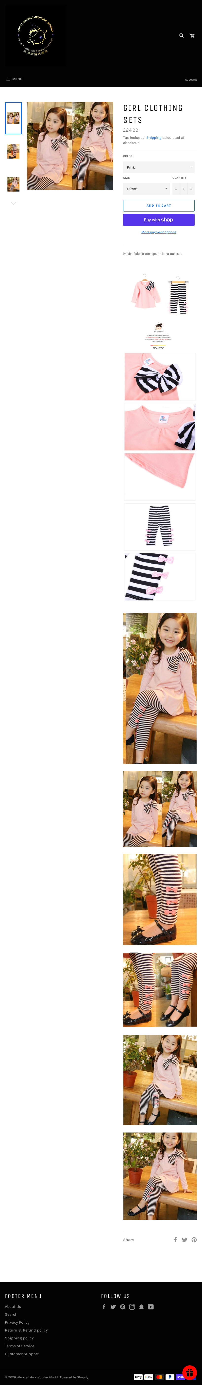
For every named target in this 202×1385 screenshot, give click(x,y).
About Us (13, 1306)
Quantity (179, 177)
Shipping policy (19, 1338)
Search (11, 1314)
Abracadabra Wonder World (38, 1377)
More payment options (158, 232)
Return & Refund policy (26, 1330)
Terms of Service (19, 1346)
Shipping (153, 137)
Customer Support (22, 1353)
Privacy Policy (17, 1322)
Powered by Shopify (74, 1377)
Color (128, 156)
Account (191, 79)
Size (126, 177)
